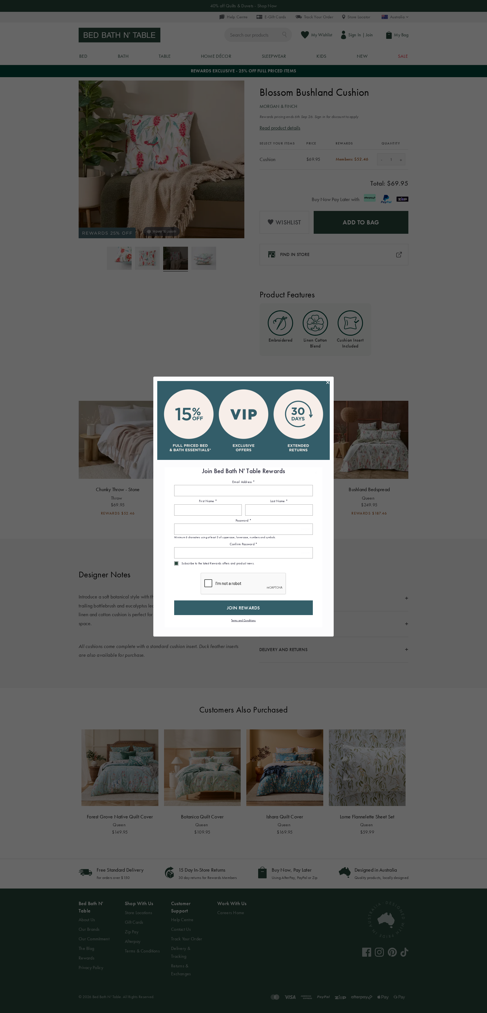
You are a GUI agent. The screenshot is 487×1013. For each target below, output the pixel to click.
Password (243, 520)
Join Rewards (243, 608)
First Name (208, 501)
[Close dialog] (328, 382)
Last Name (279, 501)
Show (305, 529)
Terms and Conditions (243, 620)
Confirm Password (244, 544)
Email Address (243, 482)
